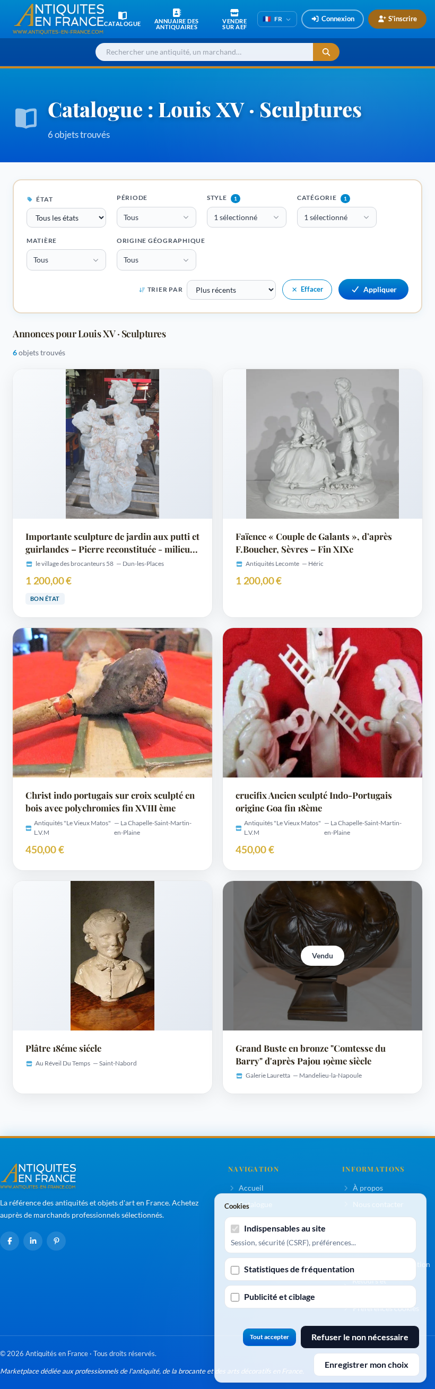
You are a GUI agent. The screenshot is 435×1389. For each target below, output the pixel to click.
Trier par (164, 289)
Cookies (236, 1206)
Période (132, 198)
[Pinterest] (56, 1241)
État (44, 199)
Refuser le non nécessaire (359, 1337)
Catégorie (322, 198)
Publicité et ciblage (279, 1296)
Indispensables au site (285, 1228)
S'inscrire (402, 18)
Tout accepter (269, 1337)
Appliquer (380, 289)
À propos (368, 1187)
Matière (42, 240)
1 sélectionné (235, 217)
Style (222, 198)
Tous (131, 217)
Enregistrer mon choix (366, 1364)
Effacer (312, 289)
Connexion (337, 18)
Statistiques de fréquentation (299, 1269)
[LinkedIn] (32, 1241)
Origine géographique (161, 240)
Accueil (251, 1187)
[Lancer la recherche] (326, 52)
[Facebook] (9, 1241)
